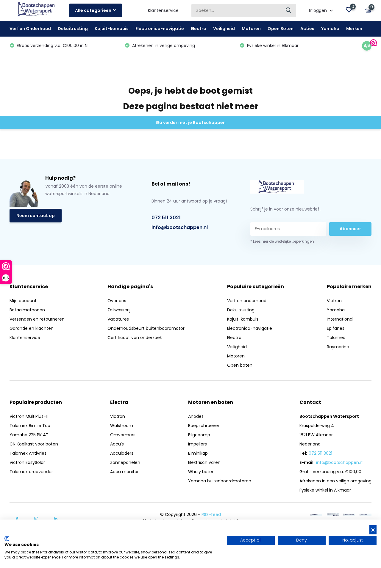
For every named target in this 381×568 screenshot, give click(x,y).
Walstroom (121, 426)
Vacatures (118, 319)
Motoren (251, 29)
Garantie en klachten (32, 328)
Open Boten (280, 29)
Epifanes (335, 328)
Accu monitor (124, 472)
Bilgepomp (199, 435)
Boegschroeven (204, 426)
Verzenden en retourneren (37, 319)
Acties (307, 29)
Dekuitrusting (73, 29)
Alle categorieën (93, 10)
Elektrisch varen (204, 462)
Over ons (116, 301)
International (340, 319)
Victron (334, 301)
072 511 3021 (166, 217)
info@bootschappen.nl (180, 227)
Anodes (196, 416)
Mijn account (23, 301)
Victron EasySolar (27, 462)
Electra (198, 29)
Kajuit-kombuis (112, 29)
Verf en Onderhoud (30, 29)
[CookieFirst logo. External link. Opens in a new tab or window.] (6, 538)
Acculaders (121, 453)
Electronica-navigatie (159, 29)
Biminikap (198, 453)
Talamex (336, 338)
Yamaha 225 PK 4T (29, 435)
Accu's (117, 444)
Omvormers (122, 435)
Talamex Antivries (28, 453)
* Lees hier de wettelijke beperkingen (282, 241)
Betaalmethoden (27, 310)
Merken (354, 29)
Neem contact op (35, 216)
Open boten (239, 365)
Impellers (197, 444)
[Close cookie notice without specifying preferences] (373, 529)
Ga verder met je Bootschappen (191, 122)
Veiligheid (224, 29)
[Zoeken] (288, 10)
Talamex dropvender (31, 472)
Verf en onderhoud (246, 301)
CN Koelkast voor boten (34, 444)
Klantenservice (163, 10)
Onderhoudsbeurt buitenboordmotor (146, 328)
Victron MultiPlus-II (29, 416)
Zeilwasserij (118, 310)
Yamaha (330, 29)
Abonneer (350, 229)
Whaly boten (201, 472)
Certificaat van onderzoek (134, 338)
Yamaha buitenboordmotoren (219, 481)
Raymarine (338, 347)
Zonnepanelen (125, 462)
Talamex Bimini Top (30, 426)
